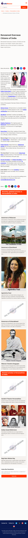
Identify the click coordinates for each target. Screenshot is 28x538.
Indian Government (6, 91)
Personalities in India (15, 11)
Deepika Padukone (5, 123)
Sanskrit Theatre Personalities (11, 399)
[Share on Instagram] (15, 68)
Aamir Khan (6, 139)
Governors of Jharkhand (9, 247)
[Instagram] (14, 526)
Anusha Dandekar (5, 159)
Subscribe (14, 476)
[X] (19, 523)
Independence (12, 96)
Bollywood (3, 124)
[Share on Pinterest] (24, 68)
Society (7, 11)
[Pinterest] (22, 523)
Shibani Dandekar (17, 159)
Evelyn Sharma (4, 144)
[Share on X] (18, 68)
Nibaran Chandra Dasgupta (10, 364)
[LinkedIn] (25, 523)
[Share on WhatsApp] (12, 68)
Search (24, 7)
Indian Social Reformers (9, 430)
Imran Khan (4, 131)
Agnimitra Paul (6, 293)
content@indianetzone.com (8, 179)
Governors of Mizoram (8, 218)
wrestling (16, 169)
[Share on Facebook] (21, 68)
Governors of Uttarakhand (9, 321)
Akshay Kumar (4, 108)
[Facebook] (16, 523)
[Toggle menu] (26, 3)
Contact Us (4, 523)
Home (2, 11)
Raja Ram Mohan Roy (8, 458)
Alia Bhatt (3, 114)
